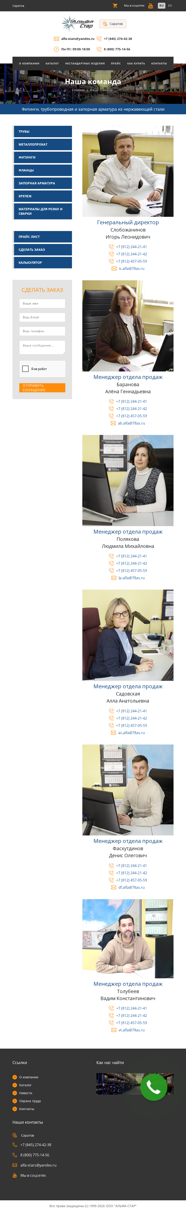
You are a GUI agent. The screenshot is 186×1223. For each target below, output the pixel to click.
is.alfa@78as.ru (131, 268)
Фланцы (26, 170)
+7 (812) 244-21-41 (131, 246)
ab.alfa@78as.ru (131, 423)
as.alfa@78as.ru (131, 732)
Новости (25, 1093)
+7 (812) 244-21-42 (131, 253)
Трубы (24, 131)
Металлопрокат (33, 144)
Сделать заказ (32, 249)
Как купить (136, 63)
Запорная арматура (37, 183)
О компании (28, 1077)
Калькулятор (30, 262)
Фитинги (27, 157)
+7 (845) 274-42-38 (118, 39)
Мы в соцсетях (33, 1175)
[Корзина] (115, 5)
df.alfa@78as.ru (131, 887)
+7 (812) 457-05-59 (131, 261)
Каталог (52, 63)
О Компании (29, 63)
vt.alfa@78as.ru (132, 1030)
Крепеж (25, 196)
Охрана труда (30, 1101)
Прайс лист (29, 236)
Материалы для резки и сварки (41, 211)
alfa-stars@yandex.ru (77, 39)
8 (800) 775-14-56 (117, 49)
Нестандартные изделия (85, 63)
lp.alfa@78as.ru (132, 577)
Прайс (116, 63)
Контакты (159, 63)
